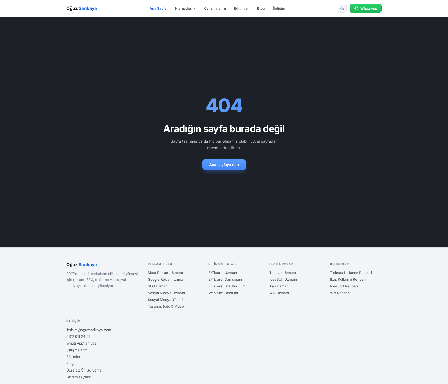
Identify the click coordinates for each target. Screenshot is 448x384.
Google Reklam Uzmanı (167, 279)
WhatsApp (368, 8)
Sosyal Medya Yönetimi (167, 300)
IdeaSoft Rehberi (344, 286)
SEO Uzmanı (158, 286)
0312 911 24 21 (78, 336)
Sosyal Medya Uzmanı (166, 293)
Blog (260, 8)
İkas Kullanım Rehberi (348, 279)
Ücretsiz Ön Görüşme (84, 370)
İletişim (279, 8)
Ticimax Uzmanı (282, 273)
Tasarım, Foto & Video (166, 306)
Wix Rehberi (340, 293)
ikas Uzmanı (279, 286)
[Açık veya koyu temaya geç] (342, 8)
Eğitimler (241, 8)
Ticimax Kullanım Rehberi (351, 273)
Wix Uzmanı (279, 293)
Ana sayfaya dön (224, 164)
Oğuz (81, 8)
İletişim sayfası (78, 377)
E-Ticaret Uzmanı (222, 273)
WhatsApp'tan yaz (81, 343)
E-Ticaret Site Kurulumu (228, 286)
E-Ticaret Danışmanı (225, 279)
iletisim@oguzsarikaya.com (88, 330)
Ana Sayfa (158, 8)
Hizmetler (183, 8)
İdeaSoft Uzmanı (283, 279)
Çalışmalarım (215, 8)
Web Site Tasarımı (223, 293)
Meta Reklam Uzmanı (165, 273)
